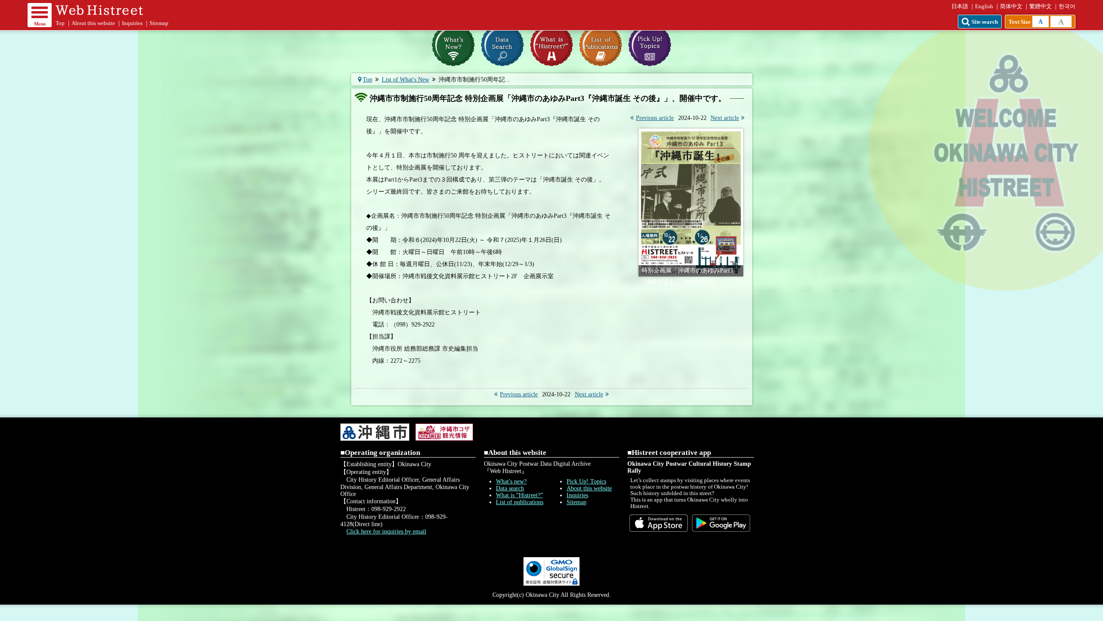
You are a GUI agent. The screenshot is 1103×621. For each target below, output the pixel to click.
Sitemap (159, 23)
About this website (93, 23)
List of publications (519, 502)
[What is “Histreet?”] (551, 44)
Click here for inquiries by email (386, 531)
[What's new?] (453, 44)
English (984, 6)
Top (60, 23)
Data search (510, 488)
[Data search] (502, 44)
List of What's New (405, 79)
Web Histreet (102, 10)
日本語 (959, 6)
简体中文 (1011, 6)
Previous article (655, 118)
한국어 (1067, 6)
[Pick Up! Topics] (649, 44)
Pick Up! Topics (586, 481)
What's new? (511, 481)
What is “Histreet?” (519, 495)
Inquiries (132, 23)
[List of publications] (600, 44)
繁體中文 (1040, 6)
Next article (724, 118)
